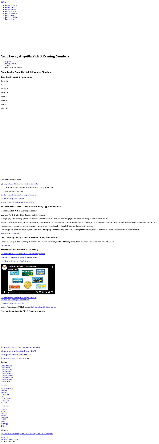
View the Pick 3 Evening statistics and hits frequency (19, 257)
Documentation (6, 398)
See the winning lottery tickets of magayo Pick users (18, 195)
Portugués (4, 417)
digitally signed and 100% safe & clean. (42, 307)
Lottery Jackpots (6, 381)
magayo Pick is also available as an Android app (17, 202)
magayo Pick (15, 233)
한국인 (3, 422)
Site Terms (4, 439)
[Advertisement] (66, 37)
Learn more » (5, 245)
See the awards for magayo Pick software (15, 300)
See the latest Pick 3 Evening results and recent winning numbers (23, 254)
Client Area (5, 394)
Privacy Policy (14, 439)
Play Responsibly (7, 388)
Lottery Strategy (10, 19)
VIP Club (4, 392)
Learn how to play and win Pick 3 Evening (15, 261)
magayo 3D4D (6, 233)
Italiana (3, 415)
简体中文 (4, 424)
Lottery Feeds (10, 7)
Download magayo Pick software (12, 198)
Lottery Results (10, 11)
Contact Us (5, 400)
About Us (4, 437)
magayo (3, 2)
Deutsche (4, 409)
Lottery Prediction (11, 17)
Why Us (4, 402)
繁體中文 (4, 426)
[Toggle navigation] (7, 2)
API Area (4, 390)
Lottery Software (11, 5)
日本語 (3, 419)
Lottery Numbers (11, 15)
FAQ (2, 396)
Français (4, 413)
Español (3, 411)
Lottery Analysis (10, 9)
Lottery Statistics (11, 13)
